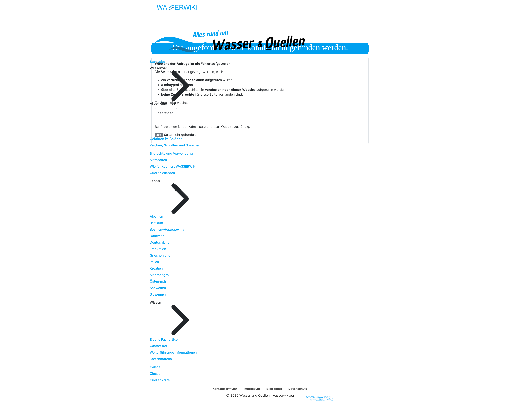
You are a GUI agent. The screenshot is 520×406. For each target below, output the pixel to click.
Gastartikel (158, 346)
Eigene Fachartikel (164, 339)
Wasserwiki (214, 398)
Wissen (257, 398)
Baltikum (156, 223)
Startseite (157, 62)
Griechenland (160, 255)
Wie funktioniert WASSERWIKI (173, 166)
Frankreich (158, 249)
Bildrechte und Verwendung (171, 153)
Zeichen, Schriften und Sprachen (175, 145)
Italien (154, 262)
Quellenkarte (160, 380)
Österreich (158, 281)
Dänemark (158, 236)
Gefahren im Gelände (166, 139)
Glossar (156, 373)
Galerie (155, 367)
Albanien (156, 216)
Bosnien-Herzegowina (167, 229)
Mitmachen (158, 160)
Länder (237, 398)
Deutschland (160, 242)
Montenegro (159, 275)
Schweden (158, 288)
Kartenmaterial (161, 359)
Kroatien (156, 268)
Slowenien (158, 294)
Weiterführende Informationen (173, 352)
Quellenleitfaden (162, 173)
